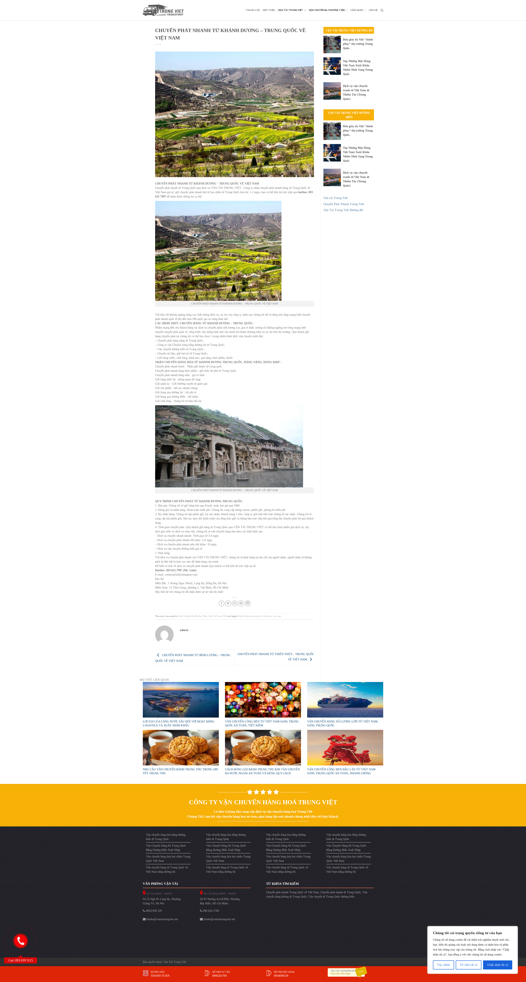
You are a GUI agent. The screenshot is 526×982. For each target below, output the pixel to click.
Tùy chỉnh (443, 964)
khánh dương (244, 616)
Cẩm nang (356, 10)
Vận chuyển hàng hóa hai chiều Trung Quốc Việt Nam (168, 858)
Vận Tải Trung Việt (290, 10)
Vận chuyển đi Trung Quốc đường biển (331, 896)
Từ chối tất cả (468, 964)
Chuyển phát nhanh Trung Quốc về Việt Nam (292, 892)
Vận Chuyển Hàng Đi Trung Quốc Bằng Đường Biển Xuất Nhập (166, 848)
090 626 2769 (210, 910)
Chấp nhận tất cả (497, 964)
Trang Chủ (253, 10)
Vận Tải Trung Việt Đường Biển (349, 115)
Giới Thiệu (269, 10)
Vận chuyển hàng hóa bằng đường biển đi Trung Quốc (166, 837)
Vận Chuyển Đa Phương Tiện (327, 10)
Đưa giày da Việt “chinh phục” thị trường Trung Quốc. (358, 44)
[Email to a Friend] (235, 603)
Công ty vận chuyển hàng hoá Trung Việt (263, 802)
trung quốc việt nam (262, 616)
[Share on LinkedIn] (248, 603)
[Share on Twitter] (228, 603)
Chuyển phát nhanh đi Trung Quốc (341, 892)
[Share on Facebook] (222, 603)
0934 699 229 (153, 910)
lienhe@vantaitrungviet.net (162, 919)
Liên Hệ (373, 10)
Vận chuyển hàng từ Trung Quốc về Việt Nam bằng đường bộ (167, 869)
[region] (472, 950)
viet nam (277, 616)
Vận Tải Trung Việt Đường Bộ (349, 30)
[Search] (382, 10)
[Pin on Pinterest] (241, 603)
